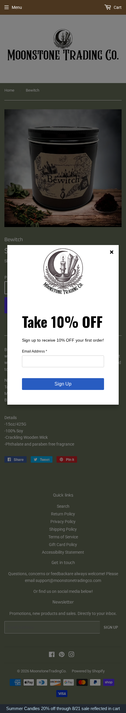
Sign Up (63, 383)
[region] (63, 708)
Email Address (34, 351)
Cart (117, 7)
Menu (17, 7)
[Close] (112, 252)
